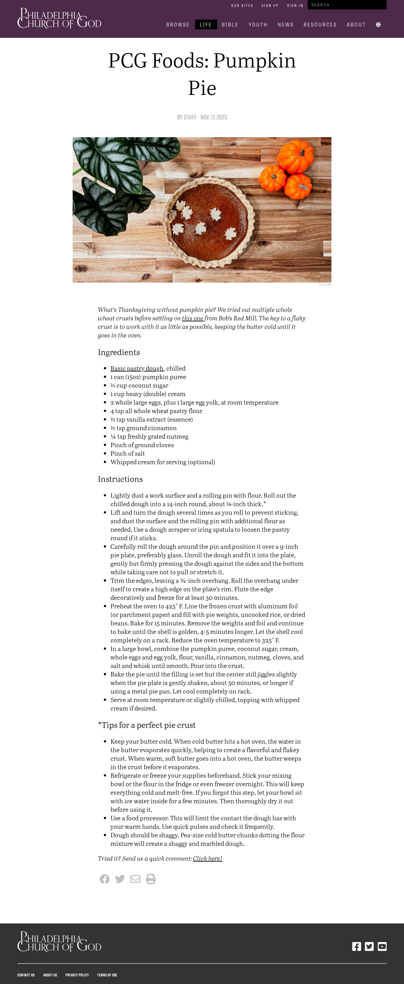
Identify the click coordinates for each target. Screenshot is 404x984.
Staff (190, 117)
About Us (50, 975)
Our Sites (242, 5)
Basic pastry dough (136, 368)
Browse (178, 24)
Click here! (208, 858)
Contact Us (25, 975)
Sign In (295, 5)
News (286, 24)
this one (192, 318)
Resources (320, 24)
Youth (258, 24)
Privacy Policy (77, 975)
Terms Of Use (107, 975)
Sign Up (270, 5)
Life (206, 24)
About (356, 24)
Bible (230, 24)
